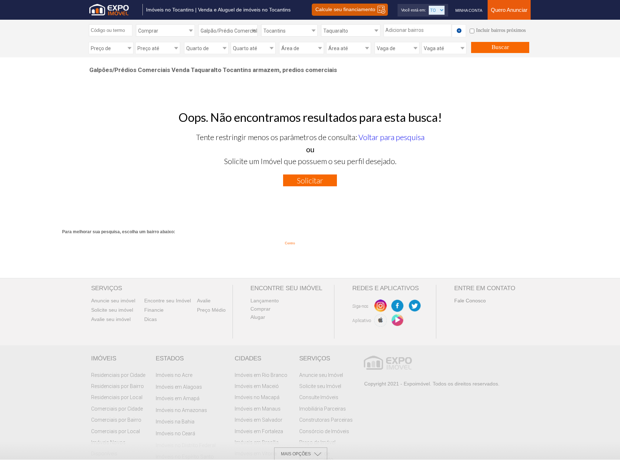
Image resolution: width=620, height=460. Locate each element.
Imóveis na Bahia (175, 422)
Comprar (260, 309)
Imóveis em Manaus (258, 409)
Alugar (257, 317)
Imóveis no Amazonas (181, 410)
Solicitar (310, 180)
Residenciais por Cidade (118, 375)
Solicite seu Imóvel (320, 386)
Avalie (204, 300)
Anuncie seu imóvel (113, 300)
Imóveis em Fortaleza (259, 431)
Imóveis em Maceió (257, 386)
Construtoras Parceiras (326, 420)
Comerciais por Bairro (116, 420)
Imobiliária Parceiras (322, 409)
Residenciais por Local (116, 397)
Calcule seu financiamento (346, 9)
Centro (290, 243)
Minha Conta (468, 10)
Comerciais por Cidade (117, 409)
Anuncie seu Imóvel (321, 375)
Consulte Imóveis (318, 397)
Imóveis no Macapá (257, 397)
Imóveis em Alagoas (179, 387)
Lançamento (264, 300)
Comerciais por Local (115, 431)
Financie (154, 310)
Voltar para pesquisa (391, 137)
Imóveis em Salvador (258, 420)
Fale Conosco (470, 300)
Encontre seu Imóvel (167, 300)
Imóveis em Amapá (177, 398)
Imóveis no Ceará (175, 433)
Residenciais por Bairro (117, 386)
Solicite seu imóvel (112, 310)
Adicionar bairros (404, 30)
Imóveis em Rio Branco (261, 375)
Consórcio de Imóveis (324, 431)
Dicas (150, 319)
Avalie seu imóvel (111, 319)
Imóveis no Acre (174, 375)
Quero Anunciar (509, 10)
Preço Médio (211, 310)
